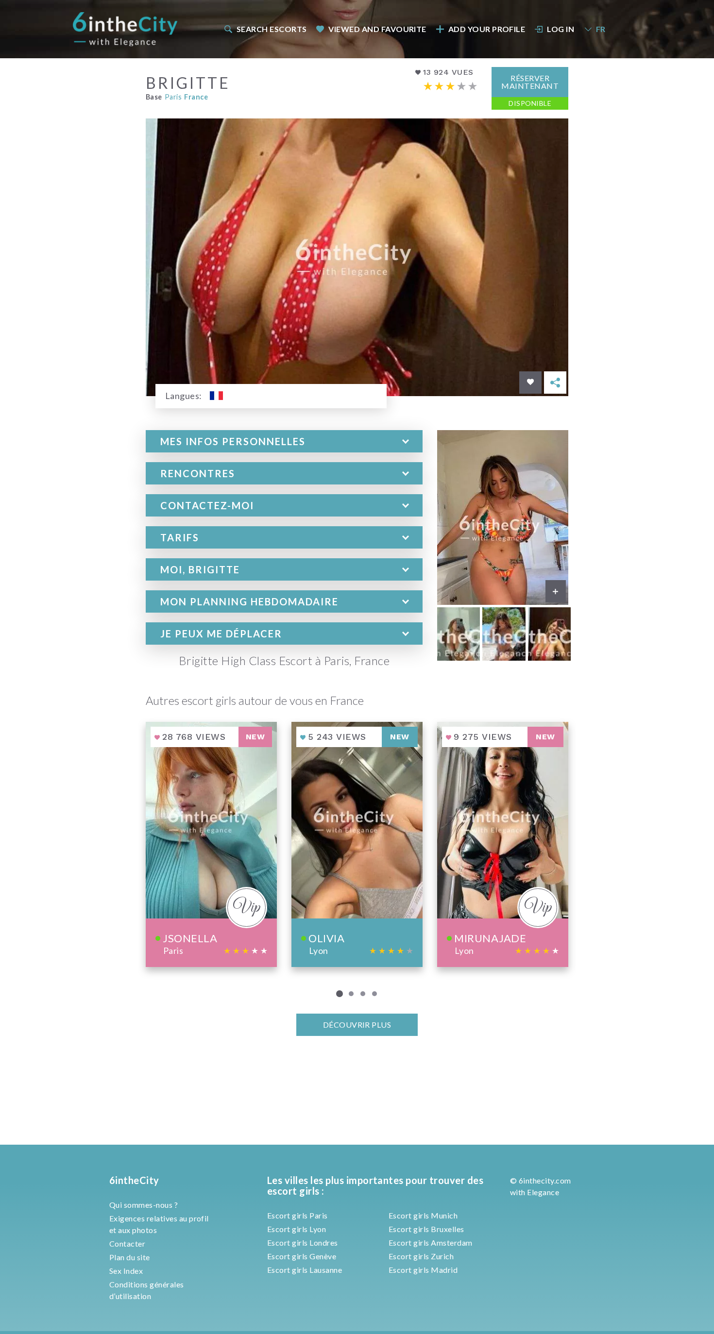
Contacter (127, 1243)
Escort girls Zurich (421, 1256)
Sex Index (126, 1270)
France (196, 97)
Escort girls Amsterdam (431, 1242)
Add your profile (487, 28)
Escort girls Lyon (296, 1229)
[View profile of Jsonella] (211, 844)
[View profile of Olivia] (357, 844)
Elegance (543, 1192)
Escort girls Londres (302, 1242)
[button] (284, 441)
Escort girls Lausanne (304, 1269)
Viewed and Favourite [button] (377, 28)
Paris (173, 97)
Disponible (530, 103)
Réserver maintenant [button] (530, 81)
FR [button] (601, 28)
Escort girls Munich (423, 1215)
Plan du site (129, 1257)
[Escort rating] (450, 86)
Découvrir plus (357, 1024)
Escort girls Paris (297, 1215)
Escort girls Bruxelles (426, 1229)
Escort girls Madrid (423, 1269)
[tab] (284, 441)
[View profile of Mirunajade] (502, 844)
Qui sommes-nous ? (143, 1204)
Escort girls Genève (301, 1256)
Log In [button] (560, 28)
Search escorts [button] (272, 28)
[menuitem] (265, 28)
